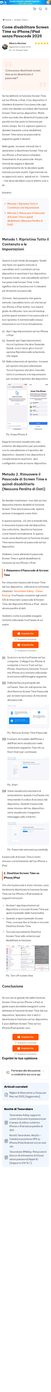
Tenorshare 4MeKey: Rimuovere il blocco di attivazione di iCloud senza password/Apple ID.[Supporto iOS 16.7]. (27, 1157)
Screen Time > (21, 19)
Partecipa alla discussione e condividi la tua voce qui (26, 1072)
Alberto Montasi (17, 43)
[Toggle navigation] (45, 9)
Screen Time (22, 50)
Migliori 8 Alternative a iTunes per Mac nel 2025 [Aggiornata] (27, 1094)
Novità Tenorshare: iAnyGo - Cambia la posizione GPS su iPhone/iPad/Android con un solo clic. (27, 1141)
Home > (9, 19)
